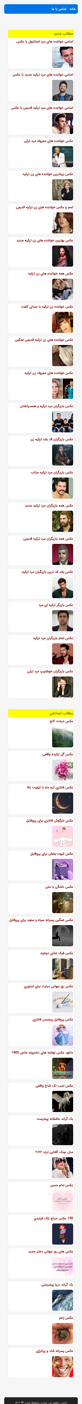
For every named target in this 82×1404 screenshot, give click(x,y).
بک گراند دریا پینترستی (57, 1284)
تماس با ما (59, 9)
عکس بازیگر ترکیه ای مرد (56, 605)
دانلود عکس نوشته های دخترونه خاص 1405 (42, 1052)
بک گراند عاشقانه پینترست (55, 1119)
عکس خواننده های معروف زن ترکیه (49, 373)
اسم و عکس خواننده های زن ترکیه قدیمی (44, 207)
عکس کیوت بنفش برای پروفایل (51, 853)
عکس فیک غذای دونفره (57, 953)
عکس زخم (66, 1317)
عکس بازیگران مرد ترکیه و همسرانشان (46, 406)
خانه (73, 9)
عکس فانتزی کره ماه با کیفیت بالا (50, 787)
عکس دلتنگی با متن (59, 886)
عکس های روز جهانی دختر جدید (50, 1251)
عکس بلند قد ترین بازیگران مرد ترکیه (47, 571)
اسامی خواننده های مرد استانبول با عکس (44, 41)
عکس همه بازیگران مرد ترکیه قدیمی (48, 538)
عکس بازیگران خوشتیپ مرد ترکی (50, 671)
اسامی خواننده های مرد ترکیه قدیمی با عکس (42, 107)
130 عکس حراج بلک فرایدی (53, 1218)
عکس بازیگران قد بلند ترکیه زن (51, 439)
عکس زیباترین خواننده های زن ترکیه (48, 174)
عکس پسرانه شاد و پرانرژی (54, 1351)
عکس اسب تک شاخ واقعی (54, 1085)
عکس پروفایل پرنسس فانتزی (53, 1019)
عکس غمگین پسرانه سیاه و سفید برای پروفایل (41, 920)
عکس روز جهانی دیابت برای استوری (48, 986)
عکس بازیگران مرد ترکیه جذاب (52, 472)
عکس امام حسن (61, 1185)
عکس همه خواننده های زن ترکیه (50, 273)
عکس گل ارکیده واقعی (57, 754)
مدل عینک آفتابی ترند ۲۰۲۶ (54, 1152)
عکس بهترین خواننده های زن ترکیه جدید (44, 240)
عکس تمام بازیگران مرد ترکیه (53, 638)
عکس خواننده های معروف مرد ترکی (48, 141)
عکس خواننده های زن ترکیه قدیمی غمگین (44, 339)
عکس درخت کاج (61, 721)
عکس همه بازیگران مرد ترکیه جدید (49, 505)
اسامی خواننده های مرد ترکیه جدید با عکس (43, 74)
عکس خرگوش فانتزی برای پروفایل (49, 820)
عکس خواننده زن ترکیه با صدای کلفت (47, 306)
